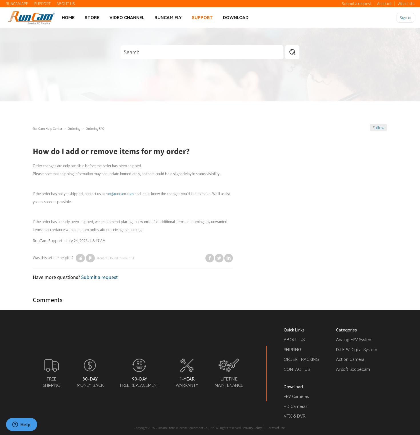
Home (68, 17)
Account (384, 3)
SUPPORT (42, 3)
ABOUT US (66, 3)
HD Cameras (295, 406)
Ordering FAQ (95, 128)
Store (92, 17)
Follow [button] (378, 127)
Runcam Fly (168, 17)
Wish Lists (406, 3)
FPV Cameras (296, 396)
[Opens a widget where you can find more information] (21, 425)
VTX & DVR (294, 416)
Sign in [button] (405, 17)
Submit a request (356, 3)
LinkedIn (228, 258)
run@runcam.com (120, 193)
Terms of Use (276, 428)
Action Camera (350, 359)
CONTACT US (297, 369)
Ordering (74, 128)
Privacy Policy (252, 428)
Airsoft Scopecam (353, 369)
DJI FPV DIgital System (356, 349)
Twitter (219, 258)
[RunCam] (31, 18)
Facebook (209, 258)
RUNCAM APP (17, 3)
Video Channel (127, 17)
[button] (80, 258)
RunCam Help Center (47, 128)
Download (236, 17)
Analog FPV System (354, 339)
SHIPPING (292, 349)
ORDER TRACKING (301, 359)
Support (202, 17)
